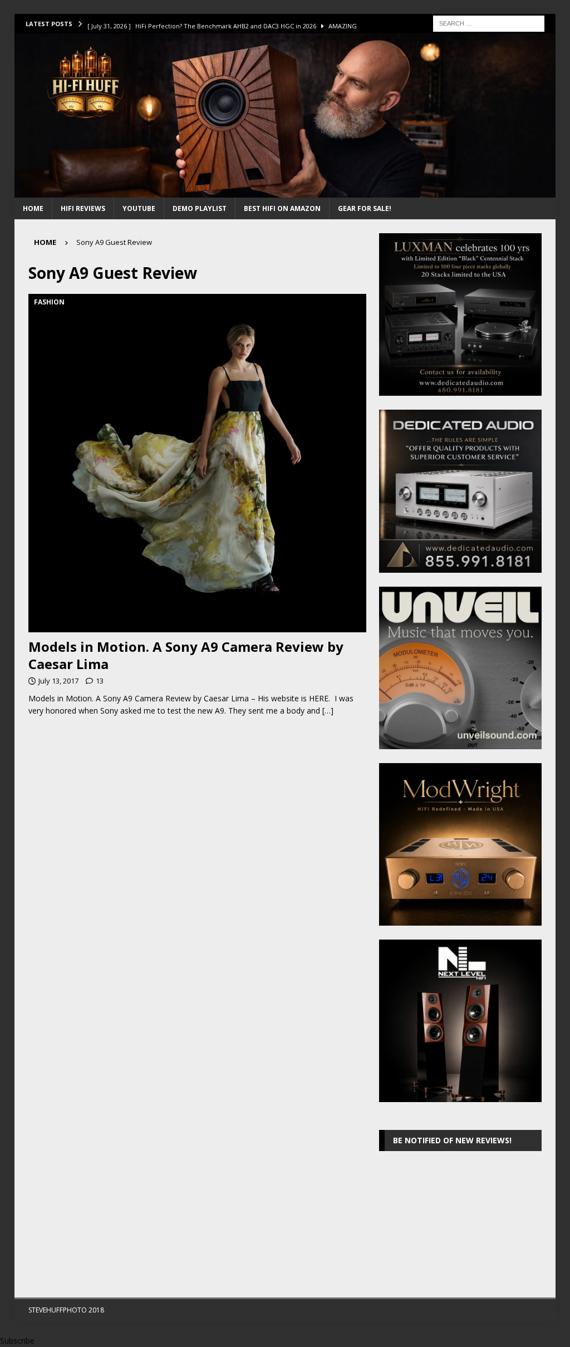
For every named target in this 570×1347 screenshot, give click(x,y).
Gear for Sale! (364, 208)
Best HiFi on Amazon (282, 208)
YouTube (138, 208)
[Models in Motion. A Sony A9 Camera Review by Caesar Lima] (197, 463)
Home (33, 208)
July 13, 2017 (58, 681)
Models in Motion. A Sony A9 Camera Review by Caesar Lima (185, 655)
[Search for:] (488, 22)
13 (100, 681)
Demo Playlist (200, 208)
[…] (327, 710)
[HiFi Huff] (285, 191)
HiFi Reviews (83, 208)
